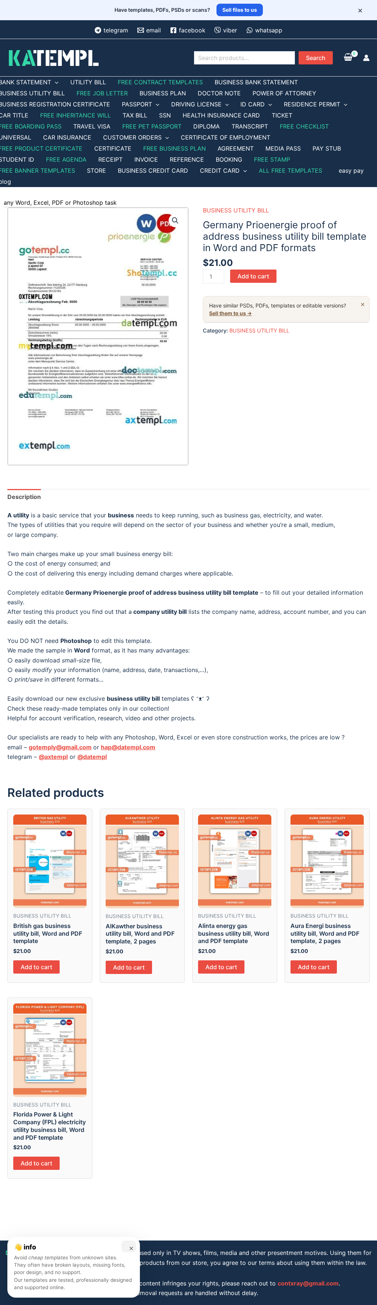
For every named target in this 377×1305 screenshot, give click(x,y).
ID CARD (252, 104)
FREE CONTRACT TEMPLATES (160, 82)
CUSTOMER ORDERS (132, 137)
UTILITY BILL (88, 82)
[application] (55, 82)
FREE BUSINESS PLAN (174, 148)
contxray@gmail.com (308, 1283)
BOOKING (229, 159)
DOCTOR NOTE (219, 93)
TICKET (282, 115)
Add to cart (253, 276)
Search (315, 57)
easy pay (351, 170)
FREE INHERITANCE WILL (75, 115)
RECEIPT (110, 159)
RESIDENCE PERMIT (312, 104)
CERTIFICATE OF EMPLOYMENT (225, 137)
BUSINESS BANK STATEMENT (256, 82)
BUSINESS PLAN (163, 93)
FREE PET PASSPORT (152, 126)
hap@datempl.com (128, 747)
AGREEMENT (236, 148)
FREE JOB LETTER (102, 93)
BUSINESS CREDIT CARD (153, 170)
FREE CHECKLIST (304, 126)
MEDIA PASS (283, 148)
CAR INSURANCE (67, 137)
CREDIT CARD (220, 170)
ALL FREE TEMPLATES (290, 170)
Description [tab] (24, 496)
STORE (96, 170)
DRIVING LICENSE (196, 104)
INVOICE (146, 159)
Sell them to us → (230, 313)
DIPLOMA (206, 126)
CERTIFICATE (112, 148)
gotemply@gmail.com (60, 747)
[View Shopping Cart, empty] (348, 57)
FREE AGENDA (66, 159)
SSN (165, 115)
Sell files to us (239, 10)
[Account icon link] (366, 57)
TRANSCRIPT (250, 126)
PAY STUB (327, 148)
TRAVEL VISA (91, 126)
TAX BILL (135, 115)
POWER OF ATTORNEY (284, 93)
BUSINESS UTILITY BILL (236, 210)
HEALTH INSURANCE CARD (221, 115)
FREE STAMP (272, 159)
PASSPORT (137, 104)
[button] (175, 220)
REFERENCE (187, 159)
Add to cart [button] (36, 967)
